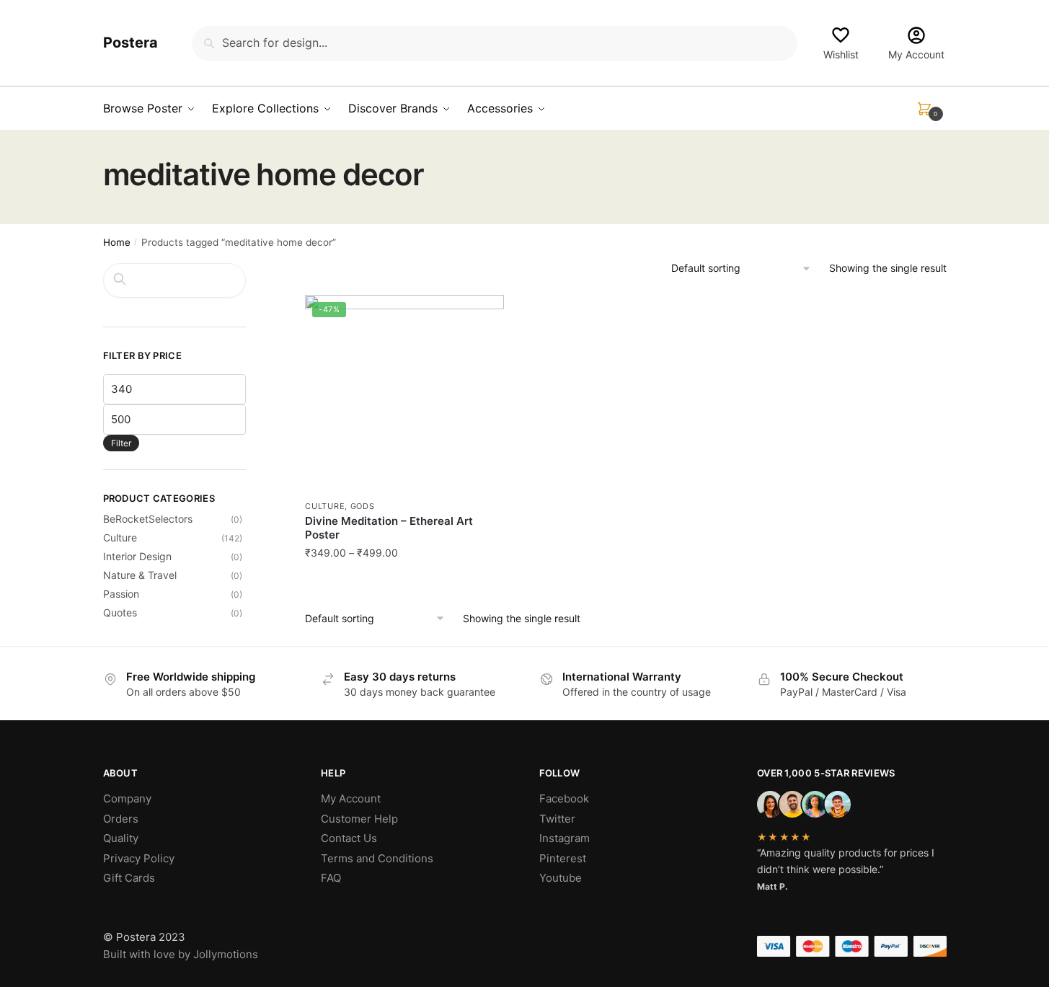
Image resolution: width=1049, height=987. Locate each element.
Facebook (564, 798)
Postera (130, 42)
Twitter (557, 819)
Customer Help (359, 819)
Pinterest (562, 858)
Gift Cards (129, 878)
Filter (121, 443)
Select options (404, 584)
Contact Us (349, 838)
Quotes (120, 612)
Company (127, 798)
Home (116, 242)
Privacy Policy (138, 858)
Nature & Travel (140, 575)
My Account (916, 54)
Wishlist (841, 54)
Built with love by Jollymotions (180, 954)
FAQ (331, 878)
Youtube (560, 878)
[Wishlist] (482, 316)
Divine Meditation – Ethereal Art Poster (389, 528)
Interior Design (137, 556)
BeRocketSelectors (147, 519)
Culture (325, 506)
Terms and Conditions (377, 858)
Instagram (564, 838)
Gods (362, 506)
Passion (121, 594)
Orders (120, 819)
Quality (120, 838)
